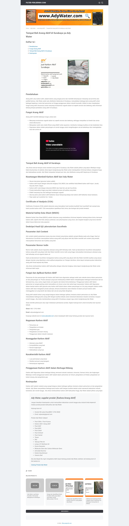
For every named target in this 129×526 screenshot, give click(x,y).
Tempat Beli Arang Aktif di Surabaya (40, 51)
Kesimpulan (33, 53)
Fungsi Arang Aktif (35, 49)
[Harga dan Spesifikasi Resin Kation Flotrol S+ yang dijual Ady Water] (74, 488)
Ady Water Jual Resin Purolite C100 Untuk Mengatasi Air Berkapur (33, 496)
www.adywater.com (48, 316)
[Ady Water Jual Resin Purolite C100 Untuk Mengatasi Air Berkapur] (35, 485)
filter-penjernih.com (36, 3)
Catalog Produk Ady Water (39, 465)
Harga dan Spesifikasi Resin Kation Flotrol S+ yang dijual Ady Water (74, 500)
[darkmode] (99, 2)
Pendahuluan (33, 46)
